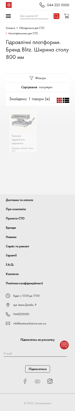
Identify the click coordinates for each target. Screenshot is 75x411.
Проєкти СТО (15, 218)
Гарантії (11, 255)
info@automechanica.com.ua (29, 323)
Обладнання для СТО (31, 28)
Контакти (12, 274)
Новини (11, 237)
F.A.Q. (10, 264)
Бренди (11, 227)
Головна (10, 28)
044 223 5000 (58, 5)
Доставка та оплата (19, 200)
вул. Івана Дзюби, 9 (24, 305)
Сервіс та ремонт (17, 246)
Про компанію (16, 209)
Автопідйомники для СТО (23, 33)
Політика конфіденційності (24, 283)
